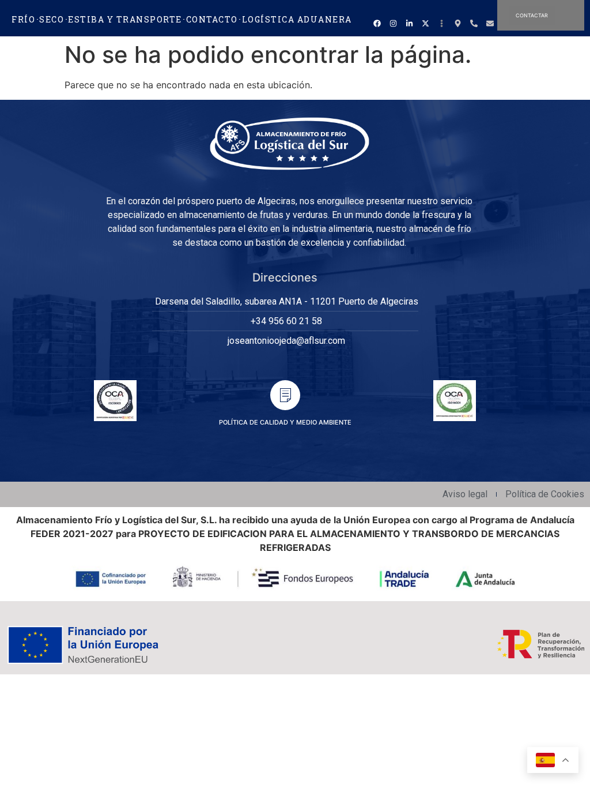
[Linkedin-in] (409, 23)
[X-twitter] (425, 23)
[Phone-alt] (473, 23)
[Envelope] (489, 23)
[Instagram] (392, 23)
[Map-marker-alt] (457, 23)
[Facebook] (376, 23)
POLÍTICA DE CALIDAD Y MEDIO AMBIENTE (285, 422)
